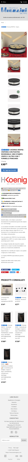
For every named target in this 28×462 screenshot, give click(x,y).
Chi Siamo (14, 411)
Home (2, 22)
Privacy (10, 447)
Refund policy (14, 415)
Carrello (25, 2)
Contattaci (14, 406)
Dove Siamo (14, 409)
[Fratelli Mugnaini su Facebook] (12, 432)
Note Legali (15, 447)
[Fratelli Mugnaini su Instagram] (16, 432)
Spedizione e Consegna (14, 400)
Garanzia (14, 402)
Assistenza (14, 404)
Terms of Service (14, 413)
